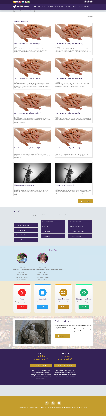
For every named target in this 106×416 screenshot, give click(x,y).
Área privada (83, 407)
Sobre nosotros (24, 407)
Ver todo (86, 201)
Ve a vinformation (66, 365)
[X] (88, 1)
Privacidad (68, 407)
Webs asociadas (35, 407)
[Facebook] (85, 1)
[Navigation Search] (91, 7)
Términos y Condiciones (56, 407)
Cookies (75, 407)
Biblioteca (63, 336)
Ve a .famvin (42, 365)
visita (22, 306)
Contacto (44, 407)
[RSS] (91, 1)
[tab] (26, 225)
